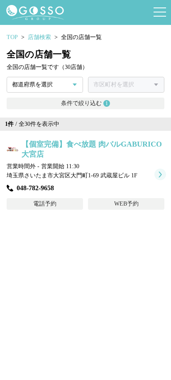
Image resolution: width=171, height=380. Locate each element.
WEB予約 (126, 204)
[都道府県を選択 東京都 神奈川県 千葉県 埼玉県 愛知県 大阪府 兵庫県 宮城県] (45, 85)
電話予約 (44, 204)
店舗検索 (39, 37)
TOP (12, 37)
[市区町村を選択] (126, 85)
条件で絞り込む (84, 103)
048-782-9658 (35, 187)
